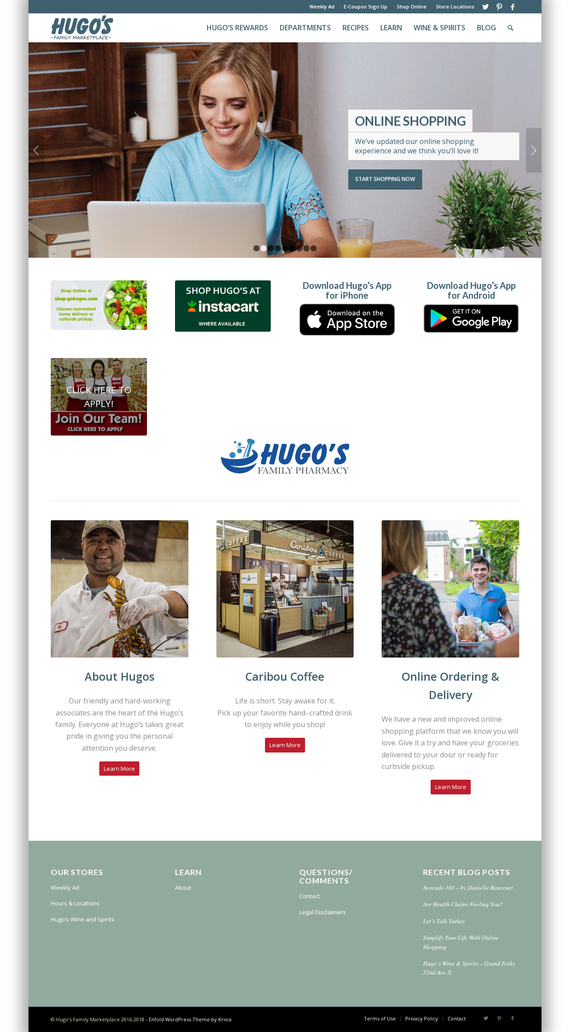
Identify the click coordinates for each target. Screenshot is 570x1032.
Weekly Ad (321, 6)
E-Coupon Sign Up (365, 6)
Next (534, 150)
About (183, 888)
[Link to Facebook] (512, 6)
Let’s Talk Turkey (444, 921)
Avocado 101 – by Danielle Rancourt (468, 887)
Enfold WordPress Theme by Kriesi (190, 1019)
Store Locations (455, 6)
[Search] (510, 27)
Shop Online (412, 6)
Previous (36, 150)
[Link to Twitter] (485, 6)
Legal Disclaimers (322, 912)
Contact (309, 896)
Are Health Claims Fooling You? (463, 904)
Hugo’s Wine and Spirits (82, 919)
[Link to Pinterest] (499, 6)
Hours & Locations (75, 903)
